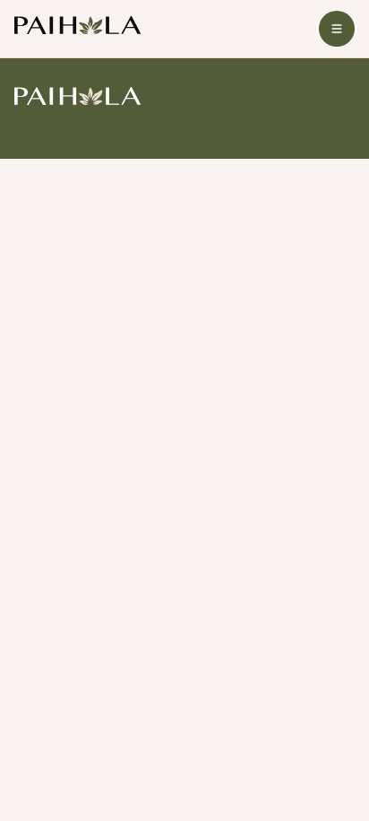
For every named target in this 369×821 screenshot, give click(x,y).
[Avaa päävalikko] (337, 29)
